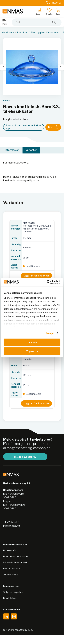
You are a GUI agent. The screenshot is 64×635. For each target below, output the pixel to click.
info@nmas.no (11, 525)
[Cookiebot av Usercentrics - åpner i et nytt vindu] (46, 282)
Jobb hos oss (10, 574)
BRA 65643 (29, 223)
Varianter (31, 150)
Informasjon (12, 150)
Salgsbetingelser (13, 592)
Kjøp (50, 127)
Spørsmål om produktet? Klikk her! (23, 127)
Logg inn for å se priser (36, 275)
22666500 (13, 522)
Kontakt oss (10, 598)
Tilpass (30, 351)
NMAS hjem (8, 32)
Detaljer (50, 333)
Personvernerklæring (16, 556)
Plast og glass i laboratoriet (45, 32)
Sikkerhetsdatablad (15, 562)
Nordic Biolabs (11, 568)
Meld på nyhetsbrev (25, 457)
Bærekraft (9, 550)
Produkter (22, 32)
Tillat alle (32, 342)
